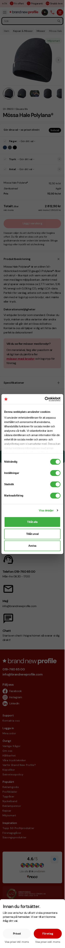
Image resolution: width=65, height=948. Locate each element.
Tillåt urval (32, 533)
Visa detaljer (46, 510)
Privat (17, 933)
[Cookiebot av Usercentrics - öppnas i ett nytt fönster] (45, 399)
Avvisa (32, 545)
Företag (47, 933)
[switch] (55, 473)
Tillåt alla (32, 521)
